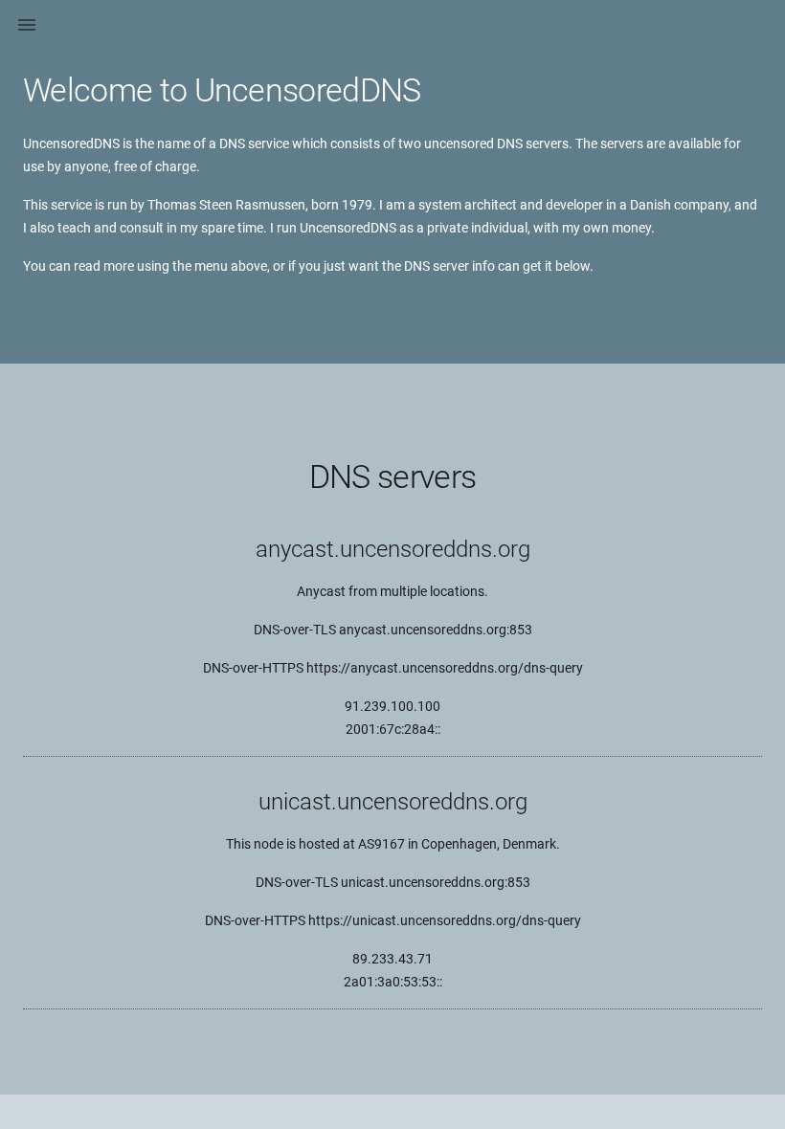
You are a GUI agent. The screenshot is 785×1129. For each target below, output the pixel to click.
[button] (27, 27)
